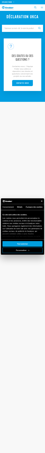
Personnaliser (21, 250)
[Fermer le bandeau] (41, 201)
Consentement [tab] (8, 207)
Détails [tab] (19, 207)
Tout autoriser (22, 244)
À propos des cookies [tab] (34, 207)
